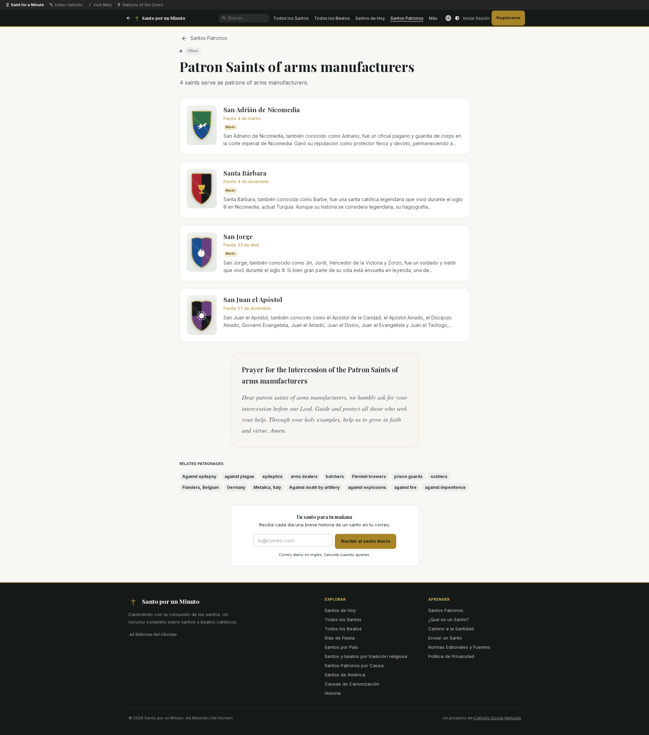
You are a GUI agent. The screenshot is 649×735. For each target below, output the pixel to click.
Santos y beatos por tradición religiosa (366, 656)
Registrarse (508, 17)
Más (433, 18)
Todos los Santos (291, 18)
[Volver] (128, 18)
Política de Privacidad (451, 656)
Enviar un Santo (445, 638)
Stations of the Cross (142, 5)
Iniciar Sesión (476, 18)
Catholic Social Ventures (497, 718)
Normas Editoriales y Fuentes (459, 647)
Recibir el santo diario (365, 541)
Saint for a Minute (27, 5)
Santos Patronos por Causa (354, 665)
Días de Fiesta (340, 638)
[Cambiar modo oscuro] (457, 18)
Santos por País (341, 647)
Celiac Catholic (69, 5)
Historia (333, 693)
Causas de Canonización (352, 684)
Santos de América (345, 674)
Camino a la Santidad (451, 628)
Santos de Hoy (370, 18)
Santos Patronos (406, 18)
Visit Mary (102, 5)
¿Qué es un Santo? (448, 619)
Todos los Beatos (332, 18)
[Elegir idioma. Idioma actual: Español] (448, 18)
